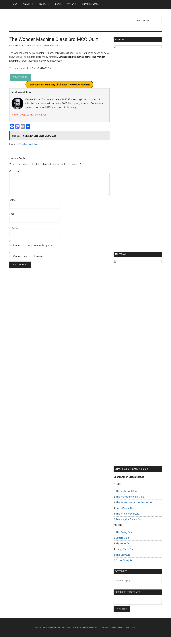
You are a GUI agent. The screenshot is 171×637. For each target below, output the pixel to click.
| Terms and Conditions (109, 627)
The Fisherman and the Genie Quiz (134, 502)
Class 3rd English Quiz (28, 144)
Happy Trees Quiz (125, 549)
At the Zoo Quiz (124, 560)
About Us (59, 627)
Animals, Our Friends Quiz (129, 519)
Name (12, 200)
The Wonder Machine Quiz (130, 496)
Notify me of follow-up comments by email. (31, 245)
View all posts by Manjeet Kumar (28, 114)
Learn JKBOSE (34, 20)
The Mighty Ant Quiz (126, 491)
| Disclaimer (80, 627)
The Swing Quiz (124, 532)
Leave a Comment (52, 45)
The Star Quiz (123, 554)
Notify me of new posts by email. (26, 256)
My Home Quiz (123, 543)
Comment (15, 171)
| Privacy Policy (92, 627)
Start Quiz (20, 77)
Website (13, 227)
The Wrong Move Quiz (127, 513)
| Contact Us (69, 627)
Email (12, 213)
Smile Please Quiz (125, 508)
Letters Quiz (122, 537)
